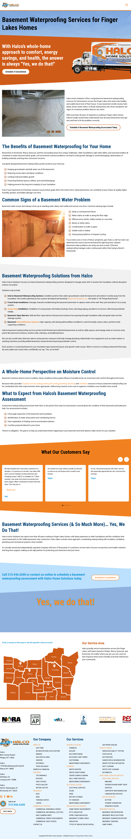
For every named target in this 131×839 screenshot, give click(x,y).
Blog (38, 794)
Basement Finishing (110, 821)
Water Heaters (75, 769)
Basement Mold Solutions (112, 815)
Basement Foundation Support (114, 818)
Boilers (72, 751)
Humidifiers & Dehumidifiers (113, 760)
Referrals (40, 763)
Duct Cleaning (108, 766)
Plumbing (70, 766)
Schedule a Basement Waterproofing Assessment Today (93, 127)
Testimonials (41, 775)
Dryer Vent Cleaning (110, 769)
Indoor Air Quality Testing (113, 751)
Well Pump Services (77, 778)
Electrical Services (77, 788)
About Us (36, 745)
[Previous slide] (120, 459)
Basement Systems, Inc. (78, 299)
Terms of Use (88, 836)
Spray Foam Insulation (78, 815)
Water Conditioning (77, 772)
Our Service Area (43, 757)
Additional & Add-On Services (111, 775)
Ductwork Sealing (109, 745)
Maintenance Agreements (79, 763)
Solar (71, 791)
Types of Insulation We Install (81, 824)
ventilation (83, 384)
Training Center (42, 800)
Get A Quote (7, 811)
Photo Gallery (42, 785)
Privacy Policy (80, 836)
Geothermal (74, 760)
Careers (39, 760)
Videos (38, 803)
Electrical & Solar (74, 785)
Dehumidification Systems (27, 322)
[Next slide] (126, 459)
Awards (39, 754)
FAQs (38, 797)
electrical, (71, 384)
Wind (71, 794)
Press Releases (42, 766)
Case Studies (41, 782)
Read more (11, 490)
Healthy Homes (106, 748)
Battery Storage (76, 797)
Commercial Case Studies (46, 821)
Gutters (108, 800)
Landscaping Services (114, 794)
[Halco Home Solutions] (10, 5)
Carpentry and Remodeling (116, 791)
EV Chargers (74, 800)
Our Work (37, 772)
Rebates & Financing (41, 769)
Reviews (39, 778)
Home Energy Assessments (80, 809)
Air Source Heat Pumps (78, 757)
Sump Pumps (107, 824)
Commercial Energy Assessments (49, 818)
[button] (61, 505)
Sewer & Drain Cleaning (78, 775)
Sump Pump (13, 309)
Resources (37, 791)
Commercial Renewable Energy (48, 809)
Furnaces (73, 748)
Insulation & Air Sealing (76, 806)
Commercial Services (41, 806)
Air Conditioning (75, 754)
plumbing (63, 384)
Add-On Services (108, 797)
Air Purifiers (107, 757)
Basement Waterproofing (112, 812)
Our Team (39, 748)
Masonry (108, 782)
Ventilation (107, 754)
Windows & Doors (112, 806)
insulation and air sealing (32, 384)
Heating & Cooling (74, 745)
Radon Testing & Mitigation (113, 763)
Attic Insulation (75, 812)
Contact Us (37, 824)
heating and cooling (51, 384)
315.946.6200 (17, 574)
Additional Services (110, 778)
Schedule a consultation (15, 72)
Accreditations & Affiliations (48, 751)
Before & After (42, 788)
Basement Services (107, 809)
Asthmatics (107, 772)
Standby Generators (113, 803)
